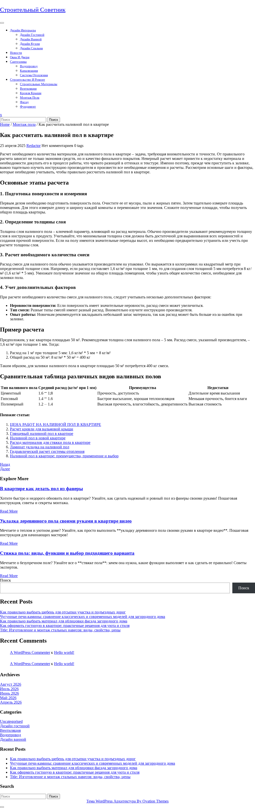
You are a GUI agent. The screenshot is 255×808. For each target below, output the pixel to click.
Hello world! (64, 652)
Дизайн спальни (31, 48)
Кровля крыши (30, 93)
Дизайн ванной (31, 39)
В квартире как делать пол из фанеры (41, 488)
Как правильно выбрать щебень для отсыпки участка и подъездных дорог (63, 612)
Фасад (24, 102)
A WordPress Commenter (30, 652)
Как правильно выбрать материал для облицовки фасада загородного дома (63, 621)
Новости (16, 53)
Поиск (53, 120)
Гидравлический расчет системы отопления (47, 451)
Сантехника (18, 62)
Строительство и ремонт (27, 79)
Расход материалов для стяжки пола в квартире (50, 442)
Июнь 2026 (9, 693)
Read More (9, 511)
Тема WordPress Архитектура (127, 801)
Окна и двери (19, 57)
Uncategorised (11, 721)
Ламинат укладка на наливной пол (39, 447)
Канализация (29, 70)
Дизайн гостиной (32, 35)
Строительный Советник (32, 9)
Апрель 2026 (11, 702)
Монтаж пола (29, 97)
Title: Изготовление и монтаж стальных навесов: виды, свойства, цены (60, 630)
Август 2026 (10, 684)
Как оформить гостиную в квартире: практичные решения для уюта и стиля (64, 625)
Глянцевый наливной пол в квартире (41, 433)
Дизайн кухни (30, 44)
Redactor (33, 145)
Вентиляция (28, 88)
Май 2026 (8, 698)
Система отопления (34, 75)
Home (5, 124)
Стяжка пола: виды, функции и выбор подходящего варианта (67, 553)
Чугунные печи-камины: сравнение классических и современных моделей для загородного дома (82, 616)
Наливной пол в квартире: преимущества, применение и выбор (64, 456)
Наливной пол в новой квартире (37, 438)
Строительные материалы (38, 84)
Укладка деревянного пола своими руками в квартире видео (66, 521)
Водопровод (29, 66)
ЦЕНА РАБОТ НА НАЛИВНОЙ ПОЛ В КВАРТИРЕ (55, 424)
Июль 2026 (9, 689)
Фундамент (28, 106)
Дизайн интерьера (23, 30)
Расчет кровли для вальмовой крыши (41, 429)
